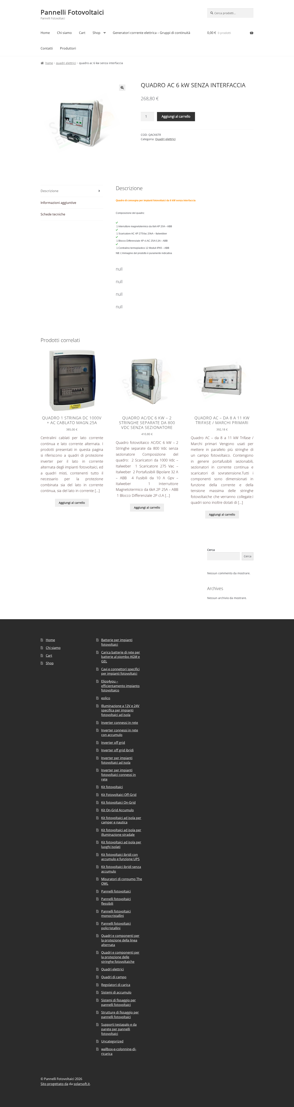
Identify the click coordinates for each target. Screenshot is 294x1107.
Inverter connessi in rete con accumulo (119, 732)
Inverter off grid (113, 742)
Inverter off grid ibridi (117, 750)
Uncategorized (112, 1041)
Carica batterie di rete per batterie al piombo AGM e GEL (120, 657)
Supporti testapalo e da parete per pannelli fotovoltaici (119, 1029)
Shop (96, 33)
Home (45, 33)
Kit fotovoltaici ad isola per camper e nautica (121, 820)
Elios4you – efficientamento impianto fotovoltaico (120, 685)
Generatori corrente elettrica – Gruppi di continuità (151, 33)
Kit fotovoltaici (112, 787)
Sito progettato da (54, 1084)
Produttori (68, 48)
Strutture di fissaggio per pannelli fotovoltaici (120, 1014)
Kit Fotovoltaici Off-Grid (118, 795)
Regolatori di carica (115, 985)
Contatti (47, 48)
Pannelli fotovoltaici (116, 891)
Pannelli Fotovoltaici (72, 12)
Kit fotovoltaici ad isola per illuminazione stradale (121, 832)
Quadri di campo (113, 977)
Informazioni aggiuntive (58, 202)
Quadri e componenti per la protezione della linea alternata (120, 940)
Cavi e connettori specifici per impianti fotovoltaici (120, 671)
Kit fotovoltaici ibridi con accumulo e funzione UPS (120, 856)
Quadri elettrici (66, 63)
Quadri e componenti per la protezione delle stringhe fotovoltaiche (120, 957)
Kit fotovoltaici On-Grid (118, 802)
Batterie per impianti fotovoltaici (116, 642)
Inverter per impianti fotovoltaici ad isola (116, 760)
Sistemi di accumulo (116, 992)
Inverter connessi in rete (119, 722)
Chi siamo (64, 33)
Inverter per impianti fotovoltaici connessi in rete (118, 774)
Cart (82, 33)
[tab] (72, 191)
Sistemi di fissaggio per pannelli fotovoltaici (118, 1002)
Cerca (211, 550)
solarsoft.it (82, 1084)
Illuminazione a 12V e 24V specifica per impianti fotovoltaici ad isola (120, 710)
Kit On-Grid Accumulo (117, 810)
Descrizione (49, 191)
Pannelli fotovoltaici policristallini (116, 925)
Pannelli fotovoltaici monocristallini (116, 913)
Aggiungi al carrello (176, 116)
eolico (105, 698)
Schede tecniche (53, 214)
